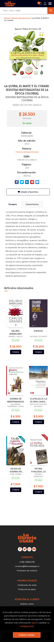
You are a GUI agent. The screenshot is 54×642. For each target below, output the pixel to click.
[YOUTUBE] (34, 549)
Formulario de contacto (27, 570)
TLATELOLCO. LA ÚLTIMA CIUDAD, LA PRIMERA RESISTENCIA (38, 400)
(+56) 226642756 (27, 562)
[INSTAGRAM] (29, 549)
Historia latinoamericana (21, 18)
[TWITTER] (25, 549)
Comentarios (32, 204)
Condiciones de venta (27, 585)
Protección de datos (27, 589)
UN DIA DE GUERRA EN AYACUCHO (16, 470)
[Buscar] (50, 10)
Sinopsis (12, 204)
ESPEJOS (38, 331)
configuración (27, 626)
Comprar (15, 352)
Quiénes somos (27, 604)
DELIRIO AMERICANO (15, 332)
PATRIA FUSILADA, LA (38, 470)
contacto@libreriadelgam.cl (27, 566)
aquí (33, 622)
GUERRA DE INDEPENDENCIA (15, 400)
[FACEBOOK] (20, 549)
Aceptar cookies (27, 635)
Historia (7, 18)
